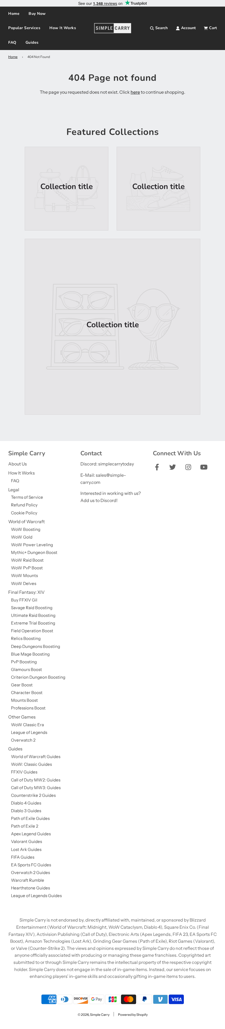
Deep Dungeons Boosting (35, 646)
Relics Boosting (26, 638)
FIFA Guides (22, 857)
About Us (17, 464)
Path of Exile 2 (24, 826)
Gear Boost (22, 684)
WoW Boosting (25, 529)
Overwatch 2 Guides (30, 872)
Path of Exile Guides (30, 818)
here (135, 92)
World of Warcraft (26, 521)
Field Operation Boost (32, 630)
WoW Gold (21, 537)
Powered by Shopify (133, 1015)
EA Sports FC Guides (31, 864)
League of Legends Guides (36, 895)
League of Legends (29, 732)
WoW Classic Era (27, 724)
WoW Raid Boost (27, 560)
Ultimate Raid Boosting (33, 615)
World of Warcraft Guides (35, 756)
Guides (15, 748)
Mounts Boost (24, 700)
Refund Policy (24, 504)
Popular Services (24, 27)
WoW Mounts (24, 575)
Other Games (22, 717)
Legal (13, 489)
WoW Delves (23, 583)
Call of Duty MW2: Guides (35, 780)
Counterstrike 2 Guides (33, 795)
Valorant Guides (26, 841)
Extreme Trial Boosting (33, 623)
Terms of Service (27, 497)
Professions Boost (28, 708)
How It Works (62, 27)
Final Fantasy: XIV (26, 592)
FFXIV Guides (24, 772)
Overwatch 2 (23, 740)
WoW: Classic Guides (31, 764)
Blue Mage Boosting (30, 654)
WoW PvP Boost (27, 567)
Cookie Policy (24, 512)
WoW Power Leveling (32, 544)
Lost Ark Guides (26, 849)
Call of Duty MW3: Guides (36, 787)
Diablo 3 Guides (26, 810)
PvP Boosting (24, 661)
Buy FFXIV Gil (24, 600)
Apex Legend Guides (31, 833)
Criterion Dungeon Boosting (38, 677)
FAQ (12, 42)
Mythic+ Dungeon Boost (34, 552)
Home (13, 13)
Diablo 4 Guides (26, 803)
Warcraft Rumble (27, 880)
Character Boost (27, 692)
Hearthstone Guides (30, 888)
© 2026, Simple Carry (93, 1015)
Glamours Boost (26, 669)
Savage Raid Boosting (31, 607)
